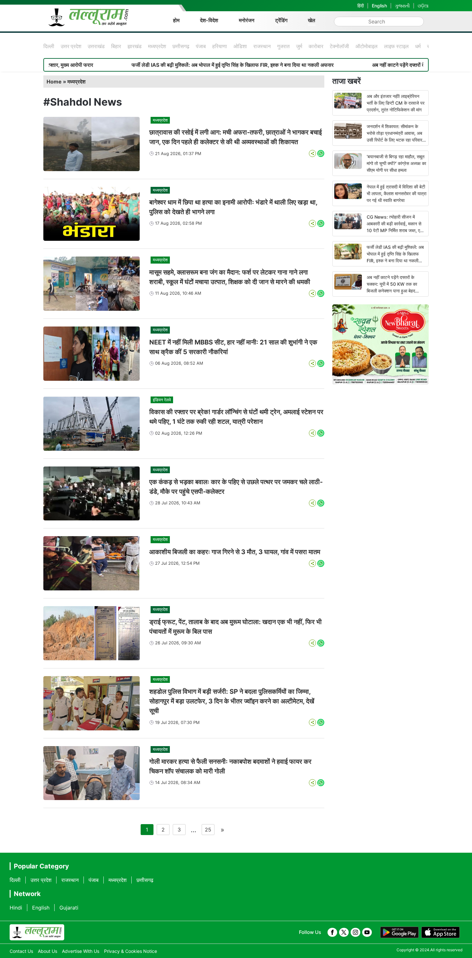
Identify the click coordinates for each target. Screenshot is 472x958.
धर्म (418, 46)
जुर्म (299, 46)
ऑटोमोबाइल (366, 46)
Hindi (16, 907)
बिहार (116, 46)
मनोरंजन (246, 20)
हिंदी (360, 5)
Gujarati (68, 907)
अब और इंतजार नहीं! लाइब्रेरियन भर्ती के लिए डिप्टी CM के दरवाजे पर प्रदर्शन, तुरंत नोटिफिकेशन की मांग (395, 102)
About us (47, 951)
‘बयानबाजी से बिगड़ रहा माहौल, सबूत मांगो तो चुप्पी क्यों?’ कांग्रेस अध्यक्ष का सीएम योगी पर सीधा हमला (396, 163)
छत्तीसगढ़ (180, 46)
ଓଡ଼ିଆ (423, 5)
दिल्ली (48, 46)
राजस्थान (262, 46)
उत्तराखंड (96, 46)
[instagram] (355, 932)
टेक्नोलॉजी (339, 46)
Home (54, 81)
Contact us (21, 951)
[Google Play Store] (399, 932)
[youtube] (367, 932)
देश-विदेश (209, 20)
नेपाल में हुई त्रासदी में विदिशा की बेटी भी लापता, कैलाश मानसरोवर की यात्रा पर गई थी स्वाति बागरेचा (396, 193)
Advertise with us (80, 951)
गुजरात (283, 46)
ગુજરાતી (402, 5)
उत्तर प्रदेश (71, 46)
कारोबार (316, 46)
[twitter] (343, 932)
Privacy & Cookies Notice (130, 951)
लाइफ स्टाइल (396, 46)
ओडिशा (240, 46)
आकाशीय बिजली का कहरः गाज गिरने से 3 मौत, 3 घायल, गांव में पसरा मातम (234, 552)
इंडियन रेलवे (162, 399)
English (379, 5)
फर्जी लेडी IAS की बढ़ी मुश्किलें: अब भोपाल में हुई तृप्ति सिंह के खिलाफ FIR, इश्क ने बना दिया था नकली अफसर (189, 65)
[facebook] (332, 932)
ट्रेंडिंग (281, 20)
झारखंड (134, 46)
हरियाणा (219, 46)
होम (176, 20)
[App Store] (440, 932)
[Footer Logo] (37, 932)
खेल (311, 20)
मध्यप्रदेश (157, 46)
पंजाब (201, 46)
